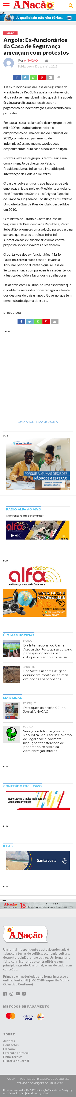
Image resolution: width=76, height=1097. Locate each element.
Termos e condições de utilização (40, 1083)
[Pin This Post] (42, 76)
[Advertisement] (38, 374)
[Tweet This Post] (25, 76)
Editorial (9, 1049)
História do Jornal (16, 1061)
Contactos (11, 1045)
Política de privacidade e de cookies (44, 1078)
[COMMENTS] (59, 76)
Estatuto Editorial (16, 1053)
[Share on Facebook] (17, 76)
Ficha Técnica (12, 1057)
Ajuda (11, 1078)
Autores (9, 1041)
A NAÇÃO (31, 60)
